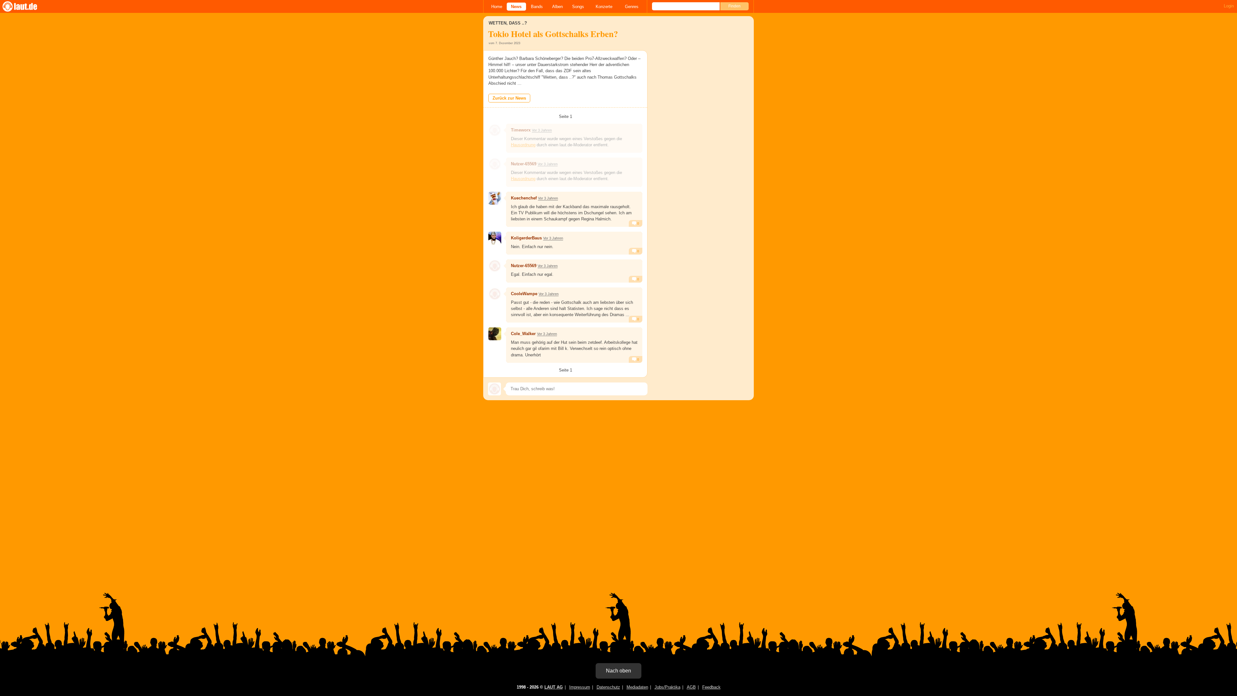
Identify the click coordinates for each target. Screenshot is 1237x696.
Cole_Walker (523, 333)
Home (496, 6)
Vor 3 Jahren (542, 130)
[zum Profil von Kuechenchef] (494, 198)
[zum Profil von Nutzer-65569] (494, 164)
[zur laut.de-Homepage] (26, 6)
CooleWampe (524, 293)
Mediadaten (637, 687)
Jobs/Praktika (667, 687)
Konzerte (604, 6)
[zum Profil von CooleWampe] (494, 293)
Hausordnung (523, 144)
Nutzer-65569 (523, 163)
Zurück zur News (509, 98)
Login (1229, 6)
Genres (631, 6)
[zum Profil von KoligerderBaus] (494, 238)
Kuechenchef (524, 198)
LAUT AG (553, 687)
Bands (537, 6)
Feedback (711, 687)
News (516, 6)
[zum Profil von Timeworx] (494, 130)
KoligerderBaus (526, 238)
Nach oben (618, 670)
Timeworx (521, 130)
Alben (557, 6)
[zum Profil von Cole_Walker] (494, 333)
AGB (691, 687)
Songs (578, 6)
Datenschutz (608, 687)
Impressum (579, 687)
